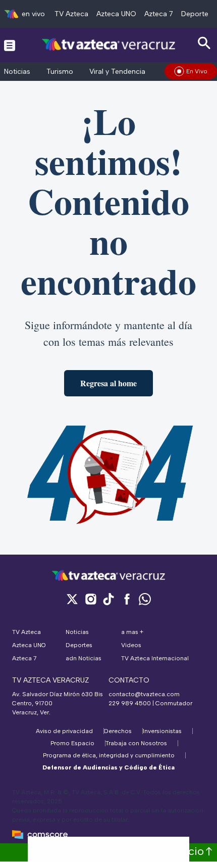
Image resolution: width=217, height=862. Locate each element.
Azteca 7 (158, 14)
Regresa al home (108, 383)
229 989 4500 (129, 703)
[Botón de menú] (9, 45)
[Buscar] (204, 43)
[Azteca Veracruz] (109, 44)
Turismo (59, 71)
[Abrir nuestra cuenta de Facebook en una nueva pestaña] (127, 599)
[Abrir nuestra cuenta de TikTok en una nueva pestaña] (108, 599)
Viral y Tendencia (117, 71)
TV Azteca (71, 14)
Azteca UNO (116, 14)
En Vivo (196, 71)
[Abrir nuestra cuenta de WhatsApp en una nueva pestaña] (145, 599)
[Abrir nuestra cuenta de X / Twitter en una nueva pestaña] (72, 599)
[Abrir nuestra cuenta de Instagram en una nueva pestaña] (90, 599)
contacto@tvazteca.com (144, 694)
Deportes (196, 14)
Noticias (17, 71)
